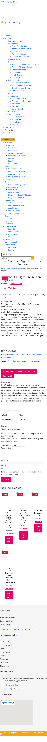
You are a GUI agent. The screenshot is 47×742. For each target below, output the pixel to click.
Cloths (11, 93)
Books (10, 62)
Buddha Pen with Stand (38, 513)
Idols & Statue (13, 232)
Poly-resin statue (19, 54)
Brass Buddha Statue (20, 46)
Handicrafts (17, 122)
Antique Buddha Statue (21, 49)
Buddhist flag (13, 148)
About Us (8, 38)
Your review (6, 448)
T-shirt (10, 218)
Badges (15, 106)
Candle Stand (17, 109)
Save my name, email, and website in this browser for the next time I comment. (23, 473)
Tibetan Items (10, 245)
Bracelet (15, 124)
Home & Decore (15, 59)
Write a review (16, 284)
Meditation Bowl (18, 117)
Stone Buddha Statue (20, 56)
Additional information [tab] (26, 371)
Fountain (11, 229)
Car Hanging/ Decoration (22, 101)
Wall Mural (12, 237)
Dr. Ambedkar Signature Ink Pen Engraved (22, 361)
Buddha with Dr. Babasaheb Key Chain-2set (24, 516)
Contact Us (9, 132)
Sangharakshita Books (21, 69)
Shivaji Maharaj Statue (21, 88)
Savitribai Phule (18, 90)
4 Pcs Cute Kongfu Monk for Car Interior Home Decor (8, 518)
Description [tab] (8, 371)
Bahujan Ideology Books (22, 67)
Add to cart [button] (8, 540)
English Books (13, 187)
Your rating (6, 445)
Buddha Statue (14, 43)
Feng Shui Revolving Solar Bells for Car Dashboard (10, 575)
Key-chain (16, 104)
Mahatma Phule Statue (21, 85)
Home (7, 35)
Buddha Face (17, 51)
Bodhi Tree (16, 119)
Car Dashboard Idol (20, 98)
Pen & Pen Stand (14, 164)
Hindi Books (17, 75)
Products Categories (13, 41)
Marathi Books (18, 77)
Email (4, 465)
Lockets (11, 161)
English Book (17, 72)
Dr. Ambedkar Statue (20, 83)
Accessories (13, 96)
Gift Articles (13, 111)
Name (4, 461)
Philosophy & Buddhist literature (25, 64)
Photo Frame (12, 234)
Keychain (8, 239)
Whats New (9, 130)
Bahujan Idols (14, 80)
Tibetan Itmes (14, 114)
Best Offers (9, 127)
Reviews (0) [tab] (7, 376)
